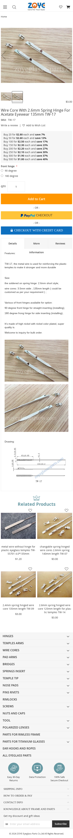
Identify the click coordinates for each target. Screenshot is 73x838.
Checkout (43, 215)
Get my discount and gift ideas (22, 816)
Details (13, 243)
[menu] (36, 696)
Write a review (9, 125)
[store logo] (36, 6)
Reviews (60, 243)
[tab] (12, 243)
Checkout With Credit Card (38, 230)
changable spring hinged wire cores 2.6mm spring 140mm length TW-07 (55, 550)
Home (4, 16)
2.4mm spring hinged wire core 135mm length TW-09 (18, 606)
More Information (36, 245)
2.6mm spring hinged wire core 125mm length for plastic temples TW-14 (55, 608)
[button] (6, 96)
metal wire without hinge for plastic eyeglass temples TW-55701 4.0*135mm (18, 550)
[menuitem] (36, 636)
